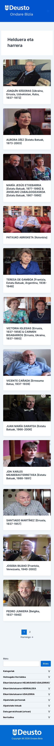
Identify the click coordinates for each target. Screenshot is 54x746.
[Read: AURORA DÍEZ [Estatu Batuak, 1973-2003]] (27, 121)
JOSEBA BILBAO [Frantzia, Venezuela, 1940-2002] (22, 567)
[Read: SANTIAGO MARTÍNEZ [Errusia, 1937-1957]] (27, 502)
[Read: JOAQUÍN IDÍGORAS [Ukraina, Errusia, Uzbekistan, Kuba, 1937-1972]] (27, 72)
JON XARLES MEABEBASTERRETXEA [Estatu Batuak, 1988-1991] (26, 475)
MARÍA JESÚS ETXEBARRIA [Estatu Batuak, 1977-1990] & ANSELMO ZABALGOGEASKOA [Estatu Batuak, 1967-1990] (25, 190)
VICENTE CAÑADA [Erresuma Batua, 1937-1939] (25, 382)
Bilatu (5, 658)
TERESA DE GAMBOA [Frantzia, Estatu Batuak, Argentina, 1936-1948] (26, 283)
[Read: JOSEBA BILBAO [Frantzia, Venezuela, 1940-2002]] (27, 547)
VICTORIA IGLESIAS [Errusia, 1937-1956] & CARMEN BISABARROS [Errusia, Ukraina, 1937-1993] (25, 333)
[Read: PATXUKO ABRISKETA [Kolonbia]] (27, 219)
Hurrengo (27, 637)
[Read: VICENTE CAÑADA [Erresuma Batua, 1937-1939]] (27, 362)
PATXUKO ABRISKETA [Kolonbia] (26, 237)
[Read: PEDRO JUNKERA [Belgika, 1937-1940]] (27, 593)
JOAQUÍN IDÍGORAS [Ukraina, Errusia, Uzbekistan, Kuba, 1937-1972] (24, 94)
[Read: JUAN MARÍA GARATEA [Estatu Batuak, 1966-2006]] (27, 408)
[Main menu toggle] (48, 11)
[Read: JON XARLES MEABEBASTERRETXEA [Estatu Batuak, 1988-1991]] (27, 453)
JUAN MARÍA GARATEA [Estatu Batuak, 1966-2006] (26, 427)
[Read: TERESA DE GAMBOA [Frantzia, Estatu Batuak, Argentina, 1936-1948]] (27, 261)
